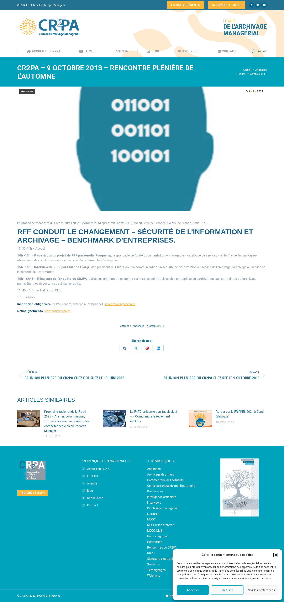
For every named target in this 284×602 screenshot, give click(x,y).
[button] (276, 555)
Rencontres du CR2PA (162, 547)
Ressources (95, 498)
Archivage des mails (160, 474)
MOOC (151, 519)
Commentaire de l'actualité (165, 480)
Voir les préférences (261, 590)
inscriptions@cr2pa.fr (120, 304)
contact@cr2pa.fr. (57, 311)
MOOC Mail (154, 530)
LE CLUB (92, 476)
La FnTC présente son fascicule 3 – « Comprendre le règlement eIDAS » (153, 416)
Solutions (153, 564)
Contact (92, 505)
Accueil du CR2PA (98, 469)
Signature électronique (162, 558)
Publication (154, 542)
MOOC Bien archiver (160, 525)
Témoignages (156, 570)
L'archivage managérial (162, 508)
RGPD (151, 553)
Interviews (154, 502)
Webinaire (153, 575)
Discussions (155, 491)
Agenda (92, 483)
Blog (90, 490)
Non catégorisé (157, 536)
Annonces (27, 91)
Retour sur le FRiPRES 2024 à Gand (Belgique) (240, 414)
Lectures (153, 513)
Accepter (193, 590)
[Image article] (28, 418)
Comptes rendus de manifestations (171, 485)
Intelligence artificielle (161, 497)
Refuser (227, 590)
